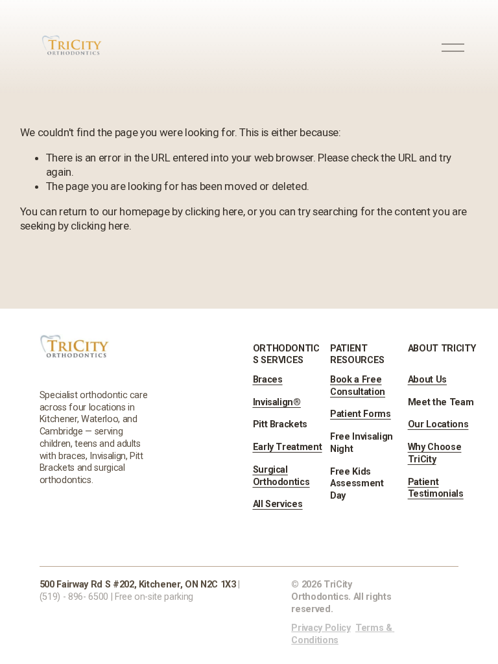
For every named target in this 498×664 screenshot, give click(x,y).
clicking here (214, 211)
